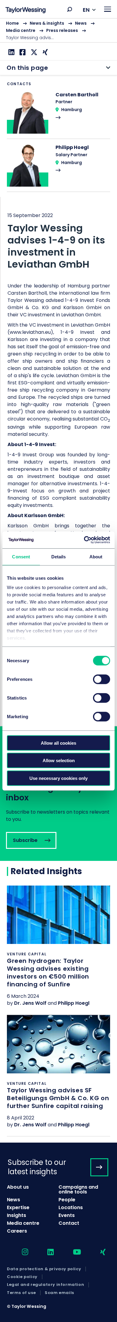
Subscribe (58, 793)
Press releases (62, 30)
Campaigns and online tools (78, 1189)
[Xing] (44, 52)
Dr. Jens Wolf (30, 1003)
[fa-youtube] (71, 1252)
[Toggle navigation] (107, 9)
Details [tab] (58, 556)
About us (18, 1187)
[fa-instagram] (19, 1252)
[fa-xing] (98, 1252)
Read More (58, 114)
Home (12, 23)
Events (66, 1215)
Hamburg (71, 110)
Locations (70, 1207)
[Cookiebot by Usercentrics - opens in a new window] (84, 540)
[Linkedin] (10, 52)
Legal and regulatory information (45, 1284)
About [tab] (96, 556)
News (81, 23)
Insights (16, 1215)
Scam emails (59, 1292)
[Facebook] (22, 52)
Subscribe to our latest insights (37, 1167)
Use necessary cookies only (58, 777)
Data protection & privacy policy (44, 1269)
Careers (17, 1230)
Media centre (20, 30)
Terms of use (21, 1292)
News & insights (47, 23)
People (66, 1199)
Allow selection (59, 760)
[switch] (101, 679)
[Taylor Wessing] (25, 11)
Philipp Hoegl (73, 1003)
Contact (68, 1223)
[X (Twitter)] (33, 52)
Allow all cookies (58, 742)
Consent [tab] (21, 556)
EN (86, 10)
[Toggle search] (69, 9)
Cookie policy (22, 1276)
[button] (69, 9)
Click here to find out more (58, 950)
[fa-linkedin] (45, 1252)
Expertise (18, 1207)
